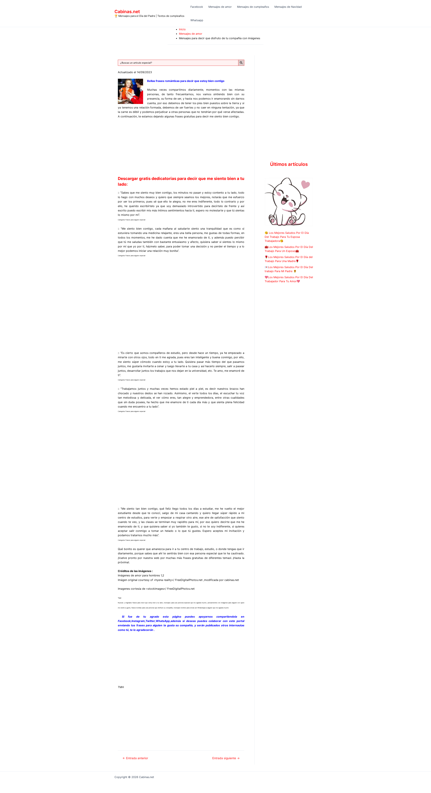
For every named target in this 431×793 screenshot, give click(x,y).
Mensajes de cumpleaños (253, 6)
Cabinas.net (127, 11)
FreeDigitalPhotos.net (189, 580)
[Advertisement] (181, 146)
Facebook (196, 6)
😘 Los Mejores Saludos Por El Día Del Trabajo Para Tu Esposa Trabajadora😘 (287, 237)
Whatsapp (196, 20)
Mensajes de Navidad (288, 6)
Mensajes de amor (220, 6)
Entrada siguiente (226, 758)
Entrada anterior (135, 758)
